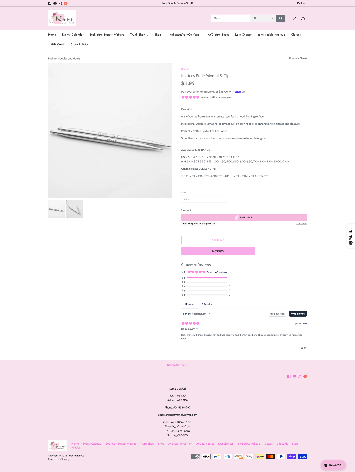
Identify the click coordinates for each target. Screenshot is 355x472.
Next (304, 58)
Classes (268, 443)
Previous (294, 58)
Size (183, 192)
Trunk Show (147, 443)
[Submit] (280, 18)
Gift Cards (282, 443)
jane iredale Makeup (248, 443)
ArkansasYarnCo (76, 455)
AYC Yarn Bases (205, 443)
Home (75, 443)
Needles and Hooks (69, 58)
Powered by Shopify (59, 459)
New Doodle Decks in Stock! (177, 3)
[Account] (295, 18)
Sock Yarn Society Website (121, 443)
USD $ (298, 3)
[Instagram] (60, 3)
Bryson (185, 69)
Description (188, 109)
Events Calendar (92, 443)
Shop (161, 443)
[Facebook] (49, 3)
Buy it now (218, 250)
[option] (56, 209)
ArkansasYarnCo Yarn (180, 443)
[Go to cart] (303, 18)
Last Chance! (225, 443)
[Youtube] (55, 3)
